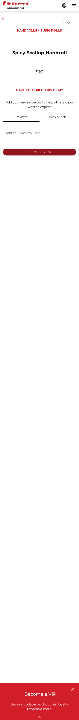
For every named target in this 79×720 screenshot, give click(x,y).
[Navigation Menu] (74, 5)
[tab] (21, 117)
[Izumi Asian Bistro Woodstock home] (20, 6)
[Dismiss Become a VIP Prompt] (72, 689)
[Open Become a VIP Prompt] (39, 716)
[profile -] (64, 5)
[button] (4, 18)
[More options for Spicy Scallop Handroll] (68, 22)
